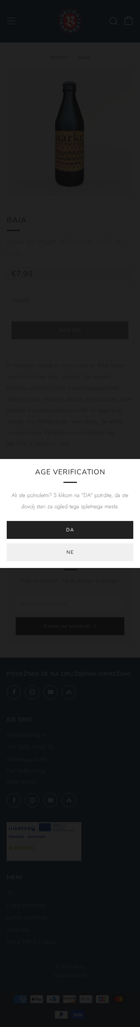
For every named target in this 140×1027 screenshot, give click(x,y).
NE (70, 552)
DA (70, 530)
